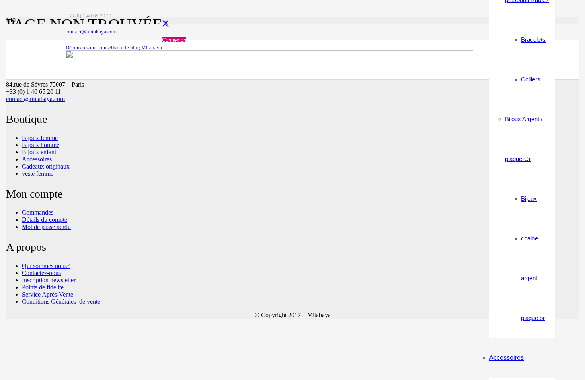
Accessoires (37, 159)
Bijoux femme (40, 137)
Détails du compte (44, 219)
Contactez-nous (41, 272)
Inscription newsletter (49, 280)
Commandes (37, 212)
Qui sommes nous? (46, 265)
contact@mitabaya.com (35, 98)
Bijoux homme (40, 145)
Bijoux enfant (39, 152)
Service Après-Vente (47, 294)
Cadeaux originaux (46, 166)
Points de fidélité (43, 287)
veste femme (37, 173)
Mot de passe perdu (46, 226)
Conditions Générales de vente (61, 301)
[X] (165, 24)
